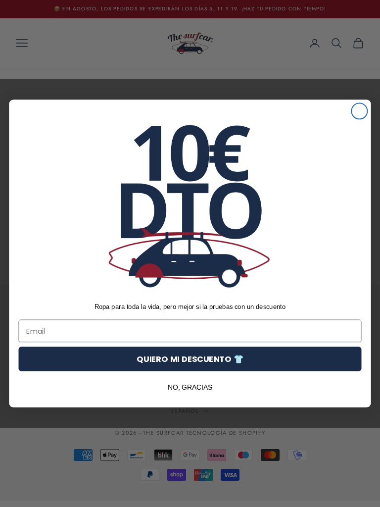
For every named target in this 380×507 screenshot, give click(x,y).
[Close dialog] (359, 111)
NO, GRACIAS (190, 387)
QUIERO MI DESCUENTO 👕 (190, 358)
